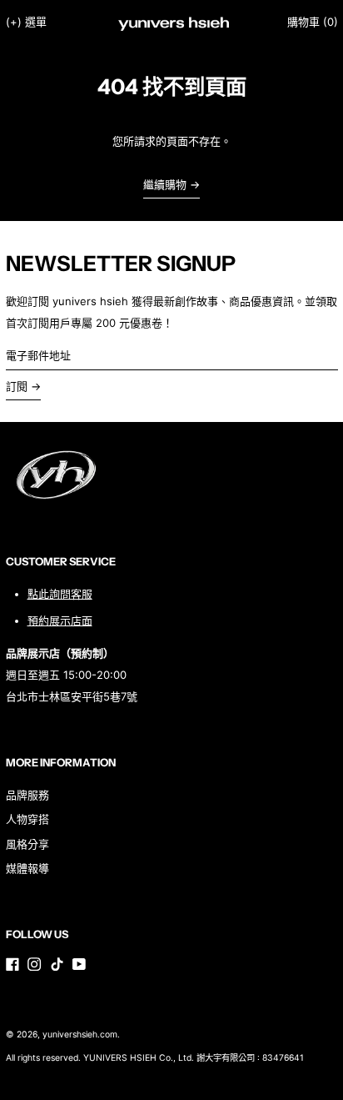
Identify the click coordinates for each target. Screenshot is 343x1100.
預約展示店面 (59, 620)
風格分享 (27, 844)
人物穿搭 (27, 819)
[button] (312, 22)
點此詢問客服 (59, 593)
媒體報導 (27, 868)
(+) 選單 (26, 21)
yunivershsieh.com (79, 1034)
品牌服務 (27, 794)
